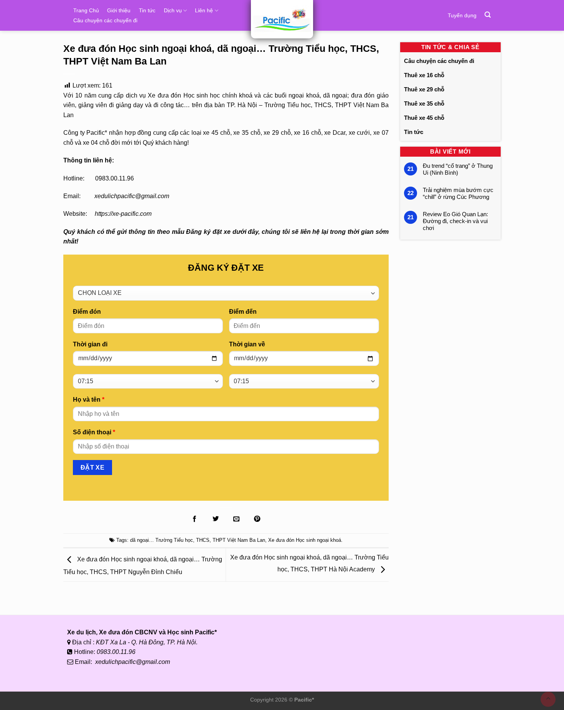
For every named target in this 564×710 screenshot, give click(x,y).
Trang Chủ (86, 10)
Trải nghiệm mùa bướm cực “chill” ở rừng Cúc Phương (458, 193)
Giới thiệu (118, 10)
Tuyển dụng (462, 15)
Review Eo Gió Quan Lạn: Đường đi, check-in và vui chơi (455, 221)
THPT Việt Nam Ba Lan (239, 540)
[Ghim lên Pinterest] (257, 519)
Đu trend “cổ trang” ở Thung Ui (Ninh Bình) (458, 169)
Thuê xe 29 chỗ (424, 89)
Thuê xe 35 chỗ (424, 103)
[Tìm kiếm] (487, 14)
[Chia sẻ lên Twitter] (215, 519)
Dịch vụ (173, 10)
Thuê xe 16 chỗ (424, 75)
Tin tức (147, 10)
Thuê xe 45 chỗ (424, 117)
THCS (202, 540)
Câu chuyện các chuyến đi (105, 20)
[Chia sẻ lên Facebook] (194, 519)
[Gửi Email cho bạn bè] (236, 519)
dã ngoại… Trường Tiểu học (161, 540)
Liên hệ (204, 10)
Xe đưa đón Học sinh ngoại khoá (304, 540)
